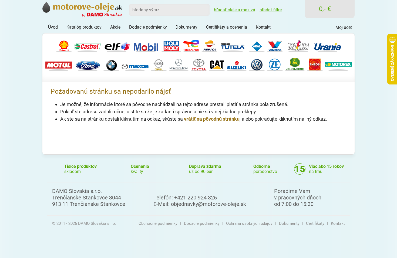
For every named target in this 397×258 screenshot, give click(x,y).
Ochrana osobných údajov (249, 223)
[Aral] (257, 45)
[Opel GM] (159, 64)
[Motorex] (338, 64)
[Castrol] (87, 45)
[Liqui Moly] (171, 45)
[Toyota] (199, 64)
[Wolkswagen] (257, 64)
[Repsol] (209, 45)
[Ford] (87, 64)
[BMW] (111, 64)
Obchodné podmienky (158, 223)
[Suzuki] (237, 64)
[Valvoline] (275, 45)
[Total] (191, 45)
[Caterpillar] (217, 64)
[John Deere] (295, 64)
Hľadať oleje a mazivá (234, 9)
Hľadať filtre (271, 9)
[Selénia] (298, 45)
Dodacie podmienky (202, 223)
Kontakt (338, 223)
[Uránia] (327, 45)
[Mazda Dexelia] (135, 64)
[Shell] (64, 45)
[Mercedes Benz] (179, 64)
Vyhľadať (203, 9)
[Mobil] (145, 45)
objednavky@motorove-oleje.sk (208, 204)
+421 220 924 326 (195, 197)
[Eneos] (315, 64)
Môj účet (343, 27)
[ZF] (275, 64)
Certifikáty (315, 223)
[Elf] (116, 45)
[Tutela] (233, 45)
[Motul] (58, 64)
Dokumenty (289, 223)
